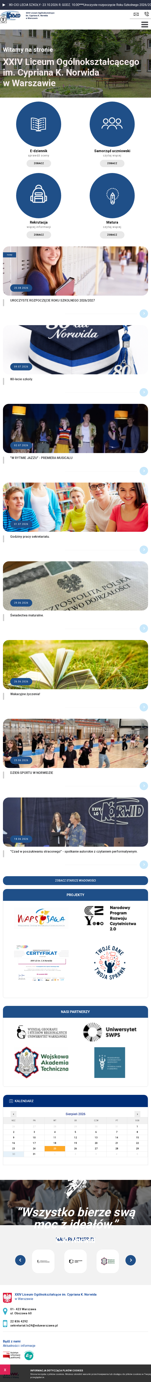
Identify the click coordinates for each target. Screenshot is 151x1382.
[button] (4, 5)
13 (96, 1137)
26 (75, 1148)
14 (116, 1137)
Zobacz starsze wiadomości (75, 880)
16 (13, 1143)
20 (96, 1143)
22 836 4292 (146, 14)
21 (116, 1143)
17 (34, 1143)
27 (96, 1148)
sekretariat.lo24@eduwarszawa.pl (137, 14)
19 (75, 1143)
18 (54, 1143)
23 (13, 1148)
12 (75, 1137)
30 (13, 1154)
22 (137, 1143)
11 (54, 1137)
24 (34, 1148)
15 (137, 1137)
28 (116, 1148)
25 (54, 1148)
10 (34, 1137)
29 (137, 1148)
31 (34, 1154)
